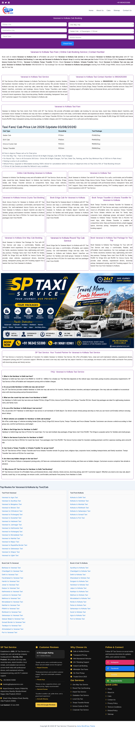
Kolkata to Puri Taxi (77, 518)
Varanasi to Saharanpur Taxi (12, 549)
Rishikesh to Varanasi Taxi (11, 612)
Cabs (108, 10)
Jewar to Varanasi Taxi (10, 585)
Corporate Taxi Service (80, 710)
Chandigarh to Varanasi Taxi (12, 571)
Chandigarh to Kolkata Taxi (80, 571)
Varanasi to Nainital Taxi (11, 538)
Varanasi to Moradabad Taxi (12, 535)
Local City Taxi (77, 699)
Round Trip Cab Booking (81, 688)
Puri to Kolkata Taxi (77, 619)
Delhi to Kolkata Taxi (78, 575)
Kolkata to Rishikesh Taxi (79, 508)
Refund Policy (112, 710)
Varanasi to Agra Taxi (10, 497)
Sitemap (117, 10)
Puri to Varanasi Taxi (9, 632)
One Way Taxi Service (80, 684)
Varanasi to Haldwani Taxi (11, 521)
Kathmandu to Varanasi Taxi (12, 591)
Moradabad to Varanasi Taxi (12, 602)
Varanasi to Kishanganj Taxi (12, 532)
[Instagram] (9, 2)
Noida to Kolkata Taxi (78, 602)
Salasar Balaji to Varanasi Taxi (13, 619)
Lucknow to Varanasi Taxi (11, 595)
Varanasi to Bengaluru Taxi (12, 504)
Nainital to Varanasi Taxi (11, 605)
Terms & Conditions (114, 707)
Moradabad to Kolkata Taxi (80, 598)
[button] (123, 2)
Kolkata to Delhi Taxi (78, 497)
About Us (99, 10)
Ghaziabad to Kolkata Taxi (80, 578)
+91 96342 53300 (9, 680)
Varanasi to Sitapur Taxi (11, 552)
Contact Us (127, 10)
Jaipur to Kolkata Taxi (78, 588)
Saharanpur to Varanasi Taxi (12, 615)
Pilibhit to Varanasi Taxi (10, 609)
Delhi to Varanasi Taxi (10, 575)
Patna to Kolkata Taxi (78, 605)
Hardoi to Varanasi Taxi (10, 581)
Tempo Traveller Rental (80, 702)
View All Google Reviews (46, 705)
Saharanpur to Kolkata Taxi (80, 609)
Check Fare (67, 43)
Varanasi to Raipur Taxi (10, 542)
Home (91, 10)
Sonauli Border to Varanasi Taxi (13, 622)
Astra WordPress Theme (86, 726)
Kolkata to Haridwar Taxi (79, 501)
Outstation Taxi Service (80, 695)
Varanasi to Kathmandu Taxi (12, 528)
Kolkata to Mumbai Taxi (79, 504)
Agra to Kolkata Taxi (77, 615)
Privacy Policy (112, 703)
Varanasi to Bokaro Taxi (11, 508)
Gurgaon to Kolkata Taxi (79, 581)
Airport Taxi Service (79, 692)
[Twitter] (6, 2)
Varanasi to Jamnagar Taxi (12, 525)
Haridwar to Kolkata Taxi (79, 585)
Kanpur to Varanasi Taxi (11, 588)
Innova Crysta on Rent (80, 706)
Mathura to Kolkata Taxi (79, 595)
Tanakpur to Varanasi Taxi (11, 626)
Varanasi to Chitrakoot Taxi (12, 511)
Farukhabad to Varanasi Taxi (12, 578)
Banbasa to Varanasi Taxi (11, 568)
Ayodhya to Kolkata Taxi (79, 568)
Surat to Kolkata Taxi (78, 612)
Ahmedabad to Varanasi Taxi (12, 629)
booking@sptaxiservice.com (13, 684)
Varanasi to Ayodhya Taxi (11, 501)
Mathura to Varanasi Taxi (11, 598)
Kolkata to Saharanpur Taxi (80, 511)
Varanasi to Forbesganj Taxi (12, 514)
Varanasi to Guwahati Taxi (11, 518)
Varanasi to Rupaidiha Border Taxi (14, 545)
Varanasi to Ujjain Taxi (10, 555)
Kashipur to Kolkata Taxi (79, 591)
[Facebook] (3, 2)
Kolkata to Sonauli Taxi (78, 514)
